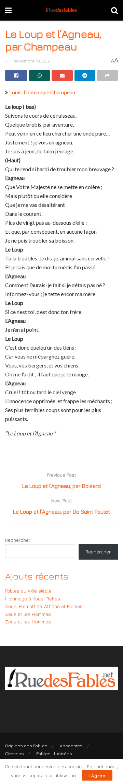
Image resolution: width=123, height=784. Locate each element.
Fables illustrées (54, 753)
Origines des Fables (26, 745)
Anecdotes (71, 745)
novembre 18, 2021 (32, 60)
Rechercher (17, 540)
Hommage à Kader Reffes (32, 598)
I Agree (97, 775)
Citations (14, 753)
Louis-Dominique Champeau (42, 92)
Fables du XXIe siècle (28, 591)
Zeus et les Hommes (28, 614)
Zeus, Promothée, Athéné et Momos (44, 606)
